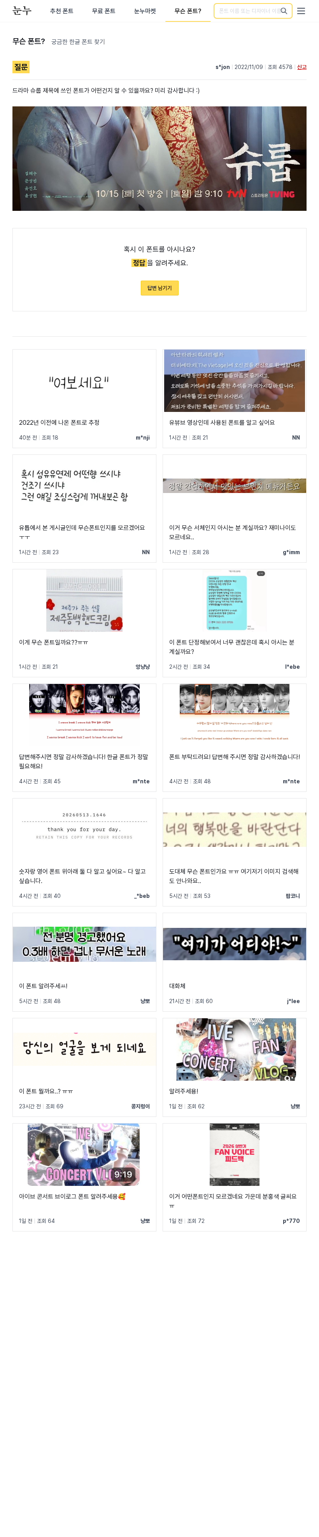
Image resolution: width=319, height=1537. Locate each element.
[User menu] (301, 10)
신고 (302, 67)
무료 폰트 (104, 11)
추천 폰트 (62, 11)
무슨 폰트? (188, 11)
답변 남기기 (159, 288)
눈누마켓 (145, 11)
